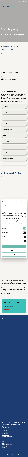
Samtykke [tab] (5, 205)
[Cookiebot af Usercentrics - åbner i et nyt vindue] (20, 201)
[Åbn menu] (24, 7)
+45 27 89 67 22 (5, 435)
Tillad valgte (14, 250)
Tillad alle (14, 246)
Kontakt (3, 447)
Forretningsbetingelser (7, 444)
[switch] (24, 232)
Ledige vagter (5, 446)
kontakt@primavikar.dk (7, 436)
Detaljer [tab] (14, 205)
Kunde (3, 443)
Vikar (3, 441)
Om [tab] (23, 205)
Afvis (14, 254)
